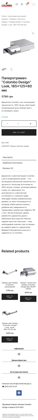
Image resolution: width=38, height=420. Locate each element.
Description (8, 157)
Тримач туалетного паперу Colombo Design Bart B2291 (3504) (28, 286)
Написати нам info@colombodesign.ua (16, 384)
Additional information (13, 163)
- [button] (7, 123)
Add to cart (19, 132)
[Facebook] (19, 393)
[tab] (19, 157)
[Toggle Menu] (33, 4)
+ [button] (30, 123)
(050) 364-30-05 (11, 387)
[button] (19, 354)
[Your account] (22, 4)
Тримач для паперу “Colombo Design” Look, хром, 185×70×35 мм (10, 326)
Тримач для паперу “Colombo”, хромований (10, 285)
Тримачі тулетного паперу (19, 146)
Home (4, 16)
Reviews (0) (8, 168)
